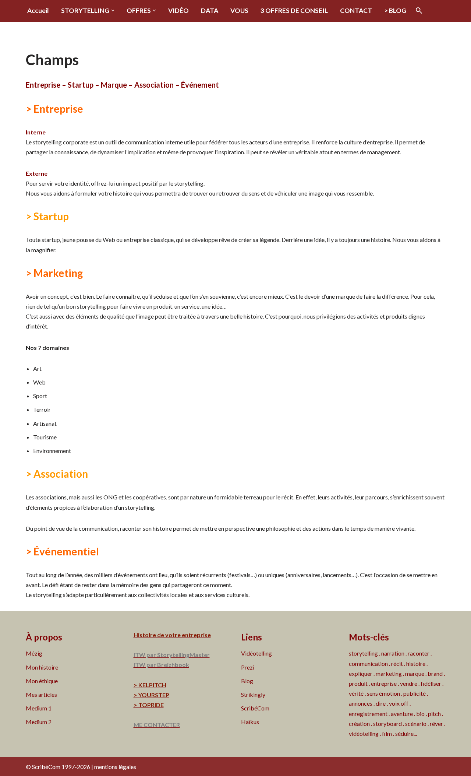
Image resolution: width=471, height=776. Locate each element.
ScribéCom (255, 708)
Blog (247, 680)
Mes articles (41, 694)
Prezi (247, 667)
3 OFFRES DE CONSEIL (294, 10)
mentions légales (115, 766)
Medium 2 (39, 721)
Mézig (34, 653)
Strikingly (253, 694)
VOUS (239, 10)
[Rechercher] (419, 10)
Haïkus (250, 721)
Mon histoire (42, 667)
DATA (209, 10)
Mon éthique (42, 680)
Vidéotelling (256, 653)
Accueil (38, 10)
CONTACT (356, 10)
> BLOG (395, 10)
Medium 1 (39, 708)
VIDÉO (178, 10)
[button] (112, 10)
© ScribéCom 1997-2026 (58, 766)
